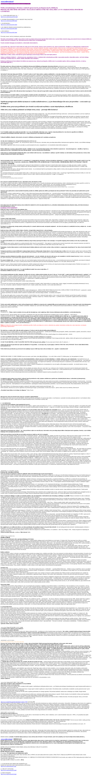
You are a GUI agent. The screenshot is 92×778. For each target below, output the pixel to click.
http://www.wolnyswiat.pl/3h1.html (9, 28)
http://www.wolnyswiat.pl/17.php (8, 766)
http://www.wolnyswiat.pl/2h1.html (9, 32)
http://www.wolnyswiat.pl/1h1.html (9, 24)
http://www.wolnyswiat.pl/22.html (8, 774)
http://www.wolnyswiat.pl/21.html (8, 770)
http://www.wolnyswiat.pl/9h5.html (9, 20)
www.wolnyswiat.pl (7, 1)
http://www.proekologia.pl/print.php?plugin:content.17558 (14, 701)
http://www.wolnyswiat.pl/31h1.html (9, 16)
